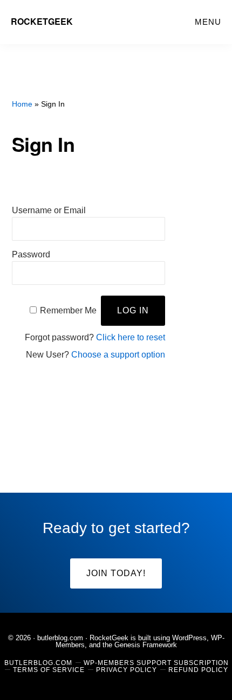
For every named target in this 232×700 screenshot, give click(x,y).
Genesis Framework (145, 645)
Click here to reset (130, 337)
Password (31, 254)
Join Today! (116, 573)
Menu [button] (208, 21)
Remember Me (68, 310)
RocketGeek (42, 21)
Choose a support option (118, 354)
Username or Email (49, 210)
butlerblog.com (60, 638)
